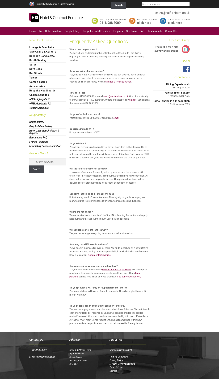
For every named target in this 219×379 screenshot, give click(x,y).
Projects (118, 31)
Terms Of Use (116, 367)
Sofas (33, 64)
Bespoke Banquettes (42, 56)
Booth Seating (37, 60)
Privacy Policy (116, 360)
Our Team (131, 31)
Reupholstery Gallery (40, 126)
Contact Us (171, 31)
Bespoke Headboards (42, 90)
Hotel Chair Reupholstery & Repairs (44, 132)
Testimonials (155, 31)
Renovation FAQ (38, 137)
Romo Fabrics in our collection (171, 101)
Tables (33, 77)
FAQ (142, 31)
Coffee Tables (38, 81)
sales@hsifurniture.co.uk (115, 96)
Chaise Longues (39, 94)
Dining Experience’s (178, 84)
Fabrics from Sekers (177, 92)
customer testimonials (99, 255)
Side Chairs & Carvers (42, 51)
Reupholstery (72, 31)
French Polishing (38, 141)
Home (32, 31)
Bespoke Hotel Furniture (96, 31)
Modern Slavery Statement (122, 364)
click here (147, 21)
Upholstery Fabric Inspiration (45, 146)
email (132, 100)
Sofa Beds (35, 68)
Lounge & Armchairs (41, 47)
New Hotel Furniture (50, 31)
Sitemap (113, 371)
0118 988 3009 (113, 21)
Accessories (37, 86)
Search (119, 5)
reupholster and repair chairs (116, 269)
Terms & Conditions (119, 356)
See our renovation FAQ (129, 276)
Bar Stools (35, 73)
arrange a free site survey (118, 81)
